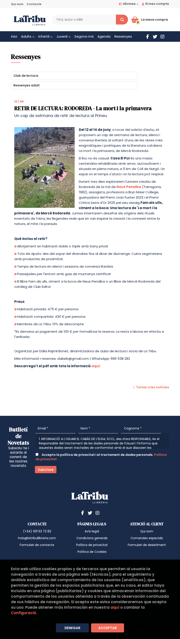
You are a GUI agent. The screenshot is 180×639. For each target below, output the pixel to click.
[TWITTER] (155, 36)
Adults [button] (26, 36)
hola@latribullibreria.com (37, 538)
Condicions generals (92, 538)
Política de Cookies (91, 552)
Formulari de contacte (37, 545)
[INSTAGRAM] (162, 36)
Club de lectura (25, 75)
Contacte (34, 4)
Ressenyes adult (26, 85)
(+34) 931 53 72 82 (37, 531)
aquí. (96, 366)
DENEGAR (72, 628)
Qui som (17, 4)
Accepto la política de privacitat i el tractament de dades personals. (101, 457)
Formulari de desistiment (147, 545)
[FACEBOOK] (147, 36)
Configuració (23, 612)
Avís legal (92, 531)
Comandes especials (147, 538)
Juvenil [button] (62, 36)
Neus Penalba (128, 186)
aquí (114, 607)
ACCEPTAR (107, 628)
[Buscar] (122, 20)
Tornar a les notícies (152, 387)
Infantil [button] (44, 36)
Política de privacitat (92, 545)
